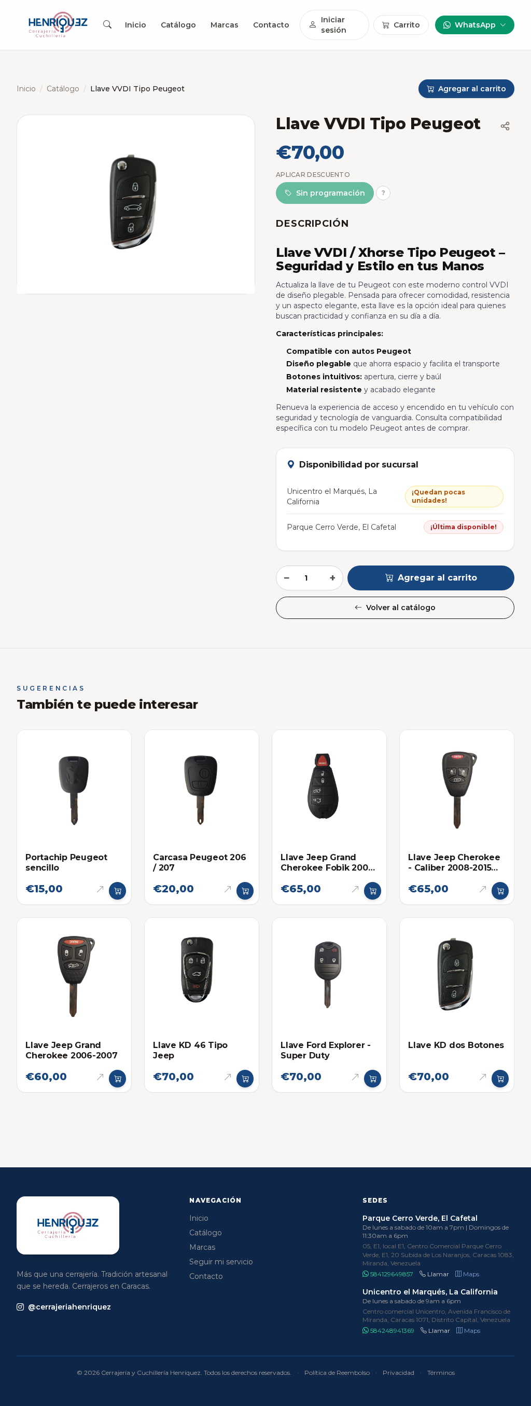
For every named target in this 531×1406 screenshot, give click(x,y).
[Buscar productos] (107, 25)
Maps (470, 1274)
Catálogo (178, 25)
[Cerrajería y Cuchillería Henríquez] (58, 25)
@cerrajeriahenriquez (69, 1307)
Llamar (437, 1274)
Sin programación (330, 193)
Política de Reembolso (337, 1372)
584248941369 (391, 1330)
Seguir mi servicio (221, 1261)
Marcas (225, 25)
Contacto (271, 25)
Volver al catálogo (401, 607)
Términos (441, 1372)
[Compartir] (505, 126)
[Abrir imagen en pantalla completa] (136, 204)
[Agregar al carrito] (118, 891)
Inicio (135, 25)
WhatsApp (475, 25)
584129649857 (391, 1274)
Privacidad (398, 1372)
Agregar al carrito (437, 578)
